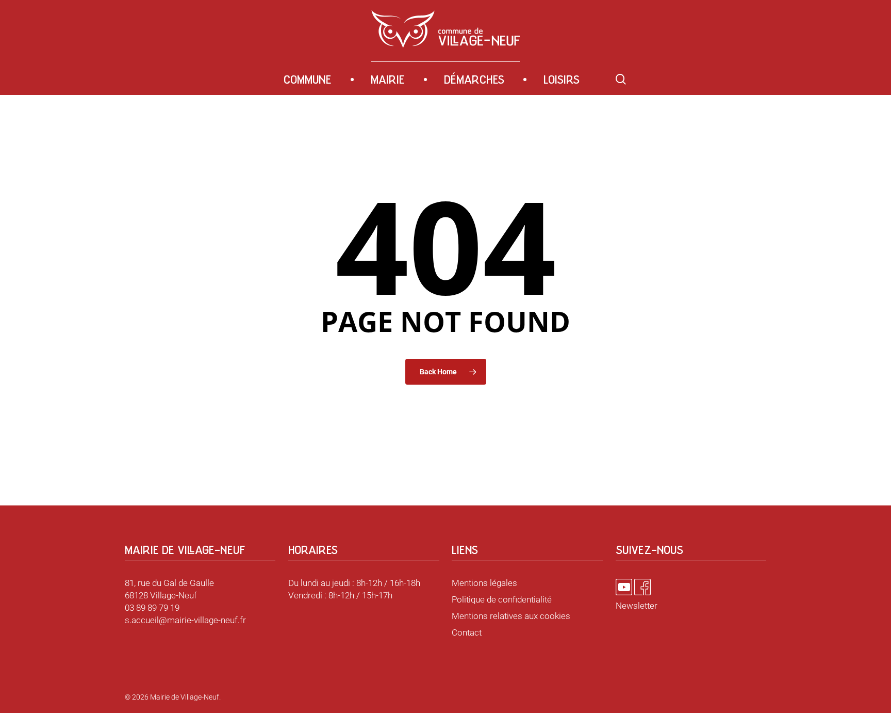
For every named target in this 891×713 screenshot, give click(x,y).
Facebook (642, 587)
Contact (467, 632)
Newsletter (636, 605)
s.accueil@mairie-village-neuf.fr (185, 620)
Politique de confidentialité (502, 599)
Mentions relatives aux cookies (511, 616)
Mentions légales (484, 583)
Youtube (624, 587)
